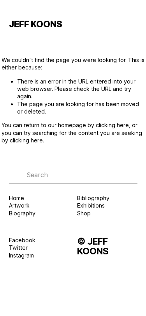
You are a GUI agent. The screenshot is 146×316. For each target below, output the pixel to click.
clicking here (112, 125)
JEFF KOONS (35, 24)
